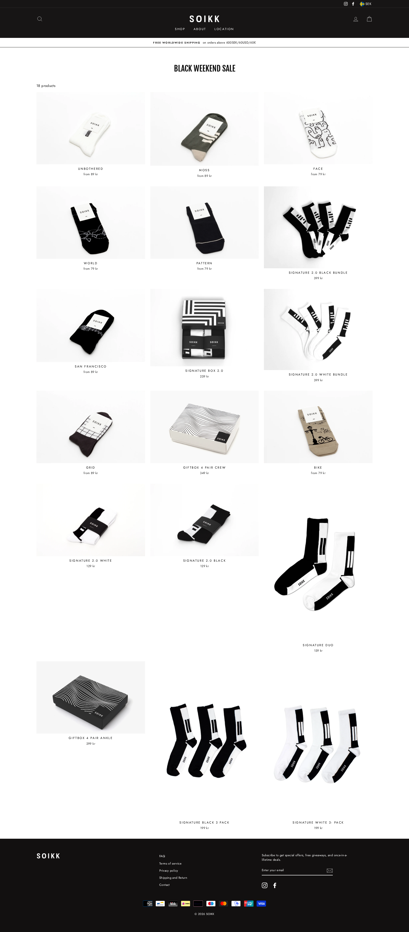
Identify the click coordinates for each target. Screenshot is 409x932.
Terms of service (170, 863)
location (224, 29)
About (200, 29)
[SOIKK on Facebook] (275, 885)
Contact (164, 885)
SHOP (180, 29)
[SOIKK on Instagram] (264, 885)
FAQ (162, 856)
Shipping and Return (173, 877)
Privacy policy (168, 870)
